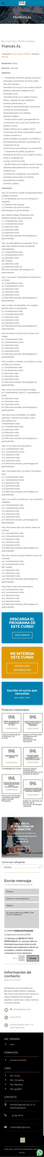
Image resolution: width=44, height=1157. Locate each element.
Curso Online (12, 41)
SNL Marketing (16, 1084)
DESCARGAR (22, 635)
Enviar (32, 958)
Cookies (36, 1149)
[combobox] (22, 866)
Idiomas (5, 57)
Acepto (20, 931)
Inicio (3, 41)
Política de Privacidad (23, 931)
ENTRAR (22, 849)
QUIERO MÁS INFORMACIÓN (22, 668)
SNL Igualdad (16, 1089)
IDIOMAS (21, 41)
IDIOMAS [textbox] (21, 867)
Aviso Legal (9, 1149)
